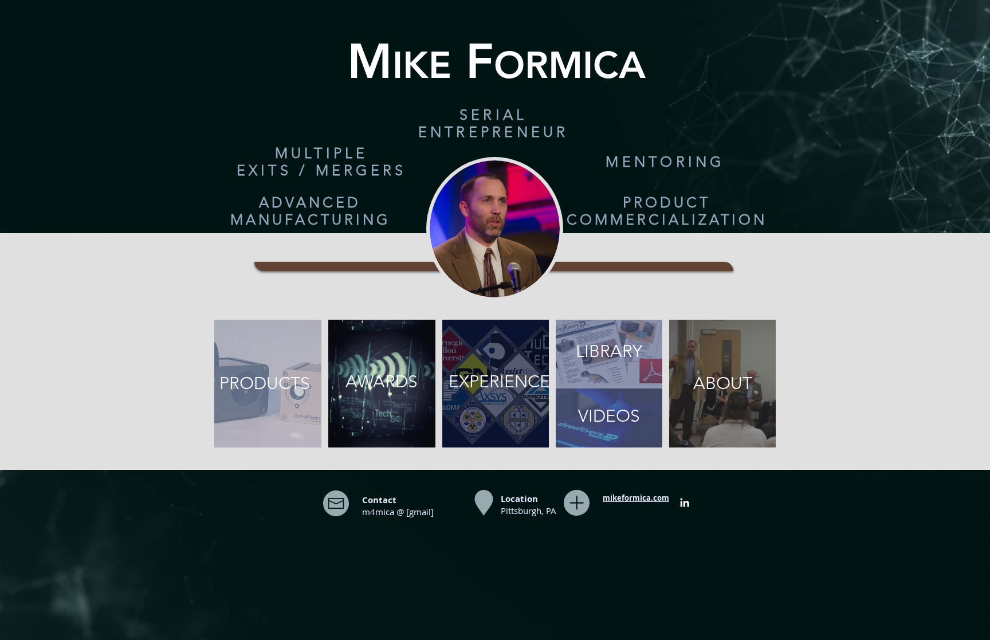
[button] (493, 123)
